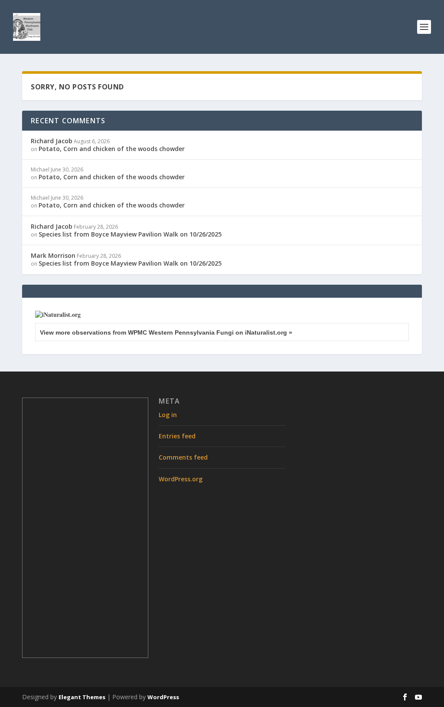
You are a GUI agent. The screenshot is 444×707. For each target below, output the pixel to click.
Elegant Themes (82, 697)
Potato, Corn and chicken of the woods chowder (112, 149)
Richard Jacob (51, 141)
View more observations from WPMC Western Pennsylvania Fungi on (166, 332)
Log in (168, 415)
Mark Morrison (53, 255)
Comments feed (183, 457)
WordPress (163, 697)
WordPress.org (180, 479)
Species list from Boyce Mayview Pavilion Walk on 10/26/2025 (130, 234)
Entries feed (177, 436)
